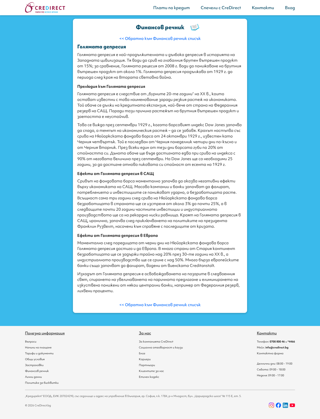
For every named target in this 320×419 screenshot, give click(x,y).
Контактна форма (270, 353)
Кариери (145, 359)
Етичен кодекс (149, 377)
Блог (142, 353)
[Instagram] (271, 405)
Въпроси (30, 341)
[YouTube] (292, 405)
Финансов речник (37, 371)
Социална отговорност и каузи (161, 347)
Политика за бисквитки (42, 383)
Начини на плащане (38, 347)
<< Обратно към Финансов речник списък (160, 38)
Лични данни (33, 377)
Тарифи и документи (39, 353)
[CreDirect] (45, 7)
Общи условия (35, 359)
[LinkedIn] (285, 405)
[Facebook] (278, 405)
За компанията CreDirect (156, 341)
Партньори (147, 365)
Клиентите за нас (151, 371)
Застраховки (34, 365)
